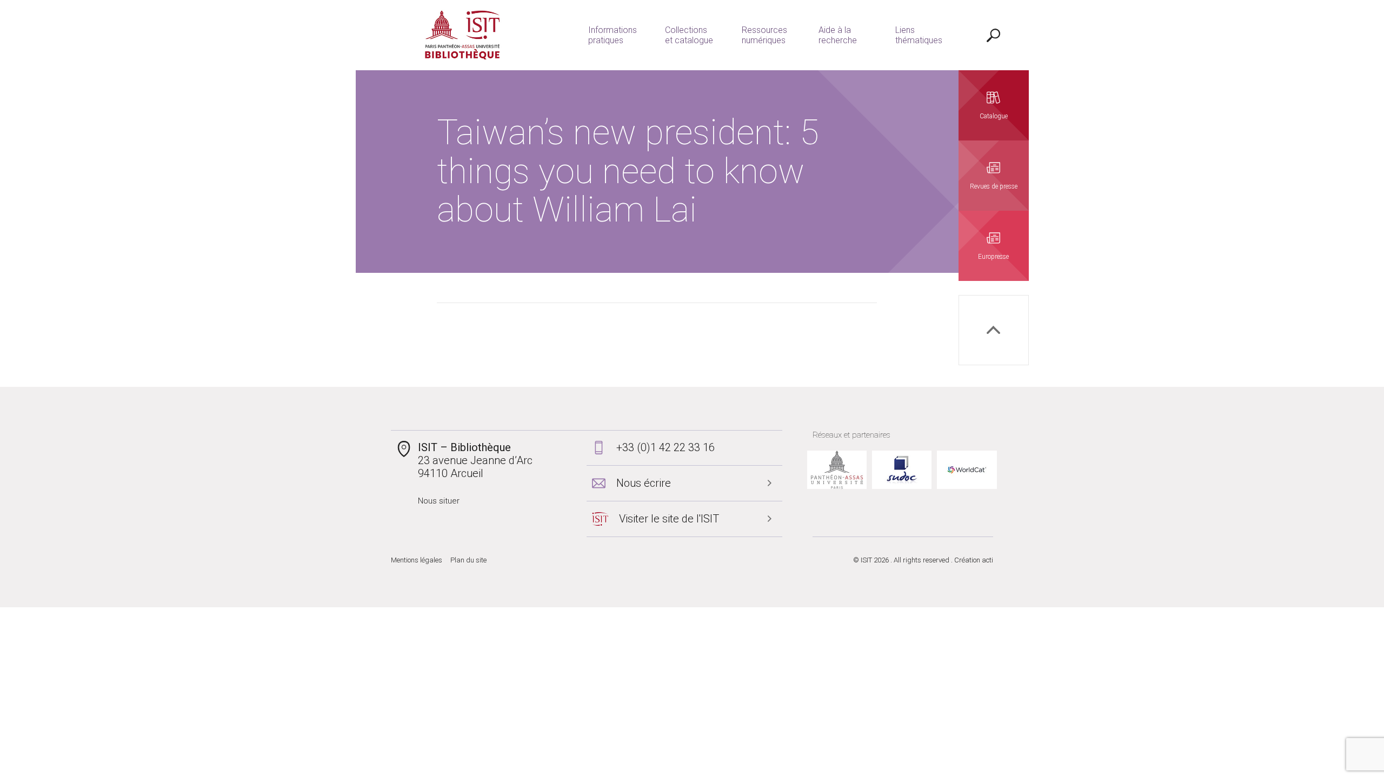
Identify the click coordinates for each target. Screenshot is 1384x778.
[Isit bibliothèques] (462, 35)
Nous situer (439, 501)
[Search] (994, 35)
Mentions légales (416, 560)
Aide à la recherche (838, 35)
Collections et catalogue (689, 35)
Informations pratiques (612, 35)
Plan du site (468, 560)
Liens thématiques (918, 35)
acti (987, 560)
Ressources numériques (764, 35)
